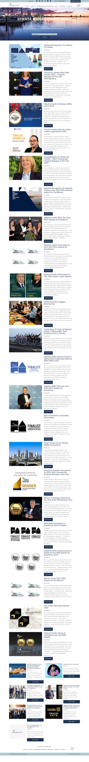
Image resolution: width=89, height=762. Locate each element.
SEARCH (44, 37)
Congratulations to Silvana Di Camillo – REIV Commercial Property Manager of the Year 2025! (56, 160)
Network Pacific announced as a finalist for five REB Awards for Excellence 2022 (58, 553)
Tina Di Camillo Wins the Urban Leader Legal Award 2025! (57, 130)
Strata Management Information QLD (45, 6)
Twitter (39, 1)
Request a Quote (75, 1)
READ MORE (48, 68)
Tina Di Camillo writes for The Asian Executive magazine (34, 727)
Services (27, 6)
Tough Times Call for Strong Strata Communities (56, 444)
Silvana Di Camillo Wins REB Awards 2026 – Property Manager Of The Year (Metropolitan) (56, 76)
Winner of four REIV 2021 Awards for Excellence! (55, 579)
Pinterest (50, 1)
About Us (33, 6)
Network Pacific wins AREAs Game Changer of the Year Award (71, 687)
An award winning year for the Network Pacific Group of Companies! (34, 687)
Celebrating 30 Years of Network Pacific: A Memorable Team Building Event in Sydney (58, 331)
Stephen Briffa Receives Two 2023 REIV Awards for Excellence (56, 388)
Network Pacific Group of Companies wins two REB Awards (55, 635)
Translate (31, 1)
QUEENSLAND (47, 746)
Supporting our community (71, 664)
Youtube (47, 1)
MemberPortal (79, 6)
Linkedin (42, 1)
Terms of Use (70, 754)
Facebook (37, 1)
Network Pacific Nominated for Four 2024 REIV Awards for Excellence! (57, 247)
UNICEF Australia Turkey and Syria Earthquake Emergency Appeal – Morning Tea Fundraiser (34, 666)
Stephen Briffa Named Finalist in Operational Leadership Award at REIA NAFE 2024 (58, 359)
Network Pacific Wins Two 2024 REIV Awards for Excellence (57, 219)
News (56, 6)
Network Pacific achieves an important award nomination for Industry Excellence (71, 707)
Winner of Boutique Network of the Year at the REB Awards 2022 (58, 499)
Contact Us (69, 6)
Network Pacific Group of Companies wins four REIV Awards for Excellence (35, 707)
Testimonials (62, 6)
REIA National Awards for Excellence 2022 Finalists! (55, 524)
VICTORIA (40, 746)
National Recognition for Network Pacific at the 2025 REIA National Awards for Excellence (58, 190)
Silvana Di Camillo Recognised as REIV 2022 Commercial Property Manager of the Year (57, 472)
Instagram (45, 1)
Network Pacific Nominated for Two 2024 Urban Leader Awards (57, 275)
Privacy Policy (77, 754)
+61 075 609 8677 (60, 1)
